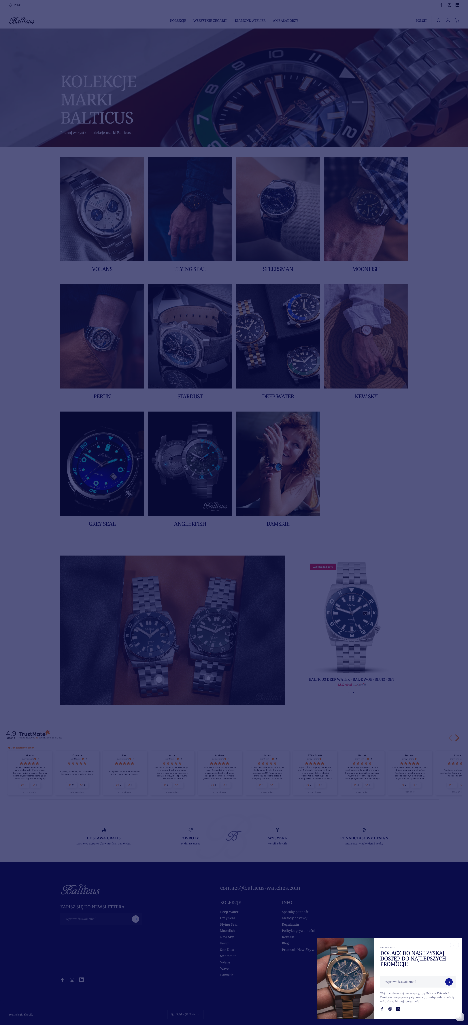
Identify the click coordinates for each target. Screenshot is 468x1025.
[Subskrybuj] (449, 982)
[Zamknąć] (454, 945)
